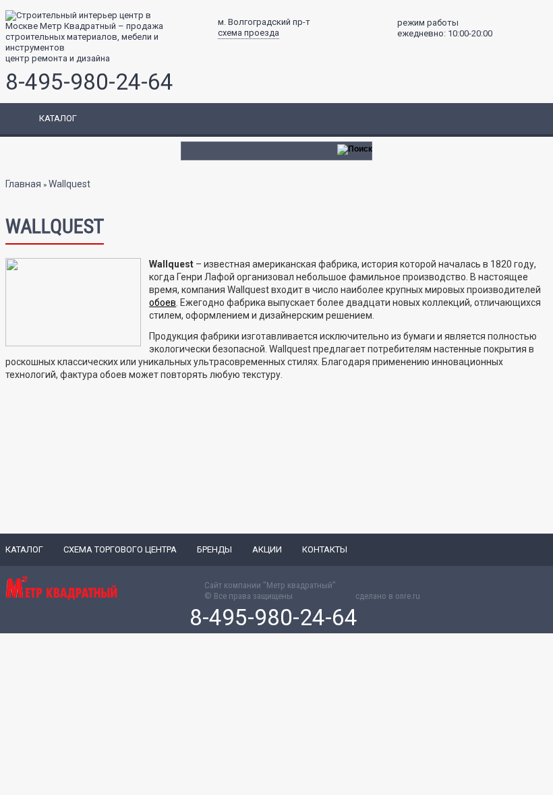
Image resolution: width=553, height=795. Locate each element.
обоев (162, 302)
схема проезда (248, 33)
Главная (23, 184)
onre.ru (407, 596)
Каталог (24, 549)
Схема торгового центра (120, 549)
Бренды (214, 549)
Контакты (324, 549)
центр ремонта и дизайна (57, 58)
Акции (267, 549)
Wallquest (69, 184)
